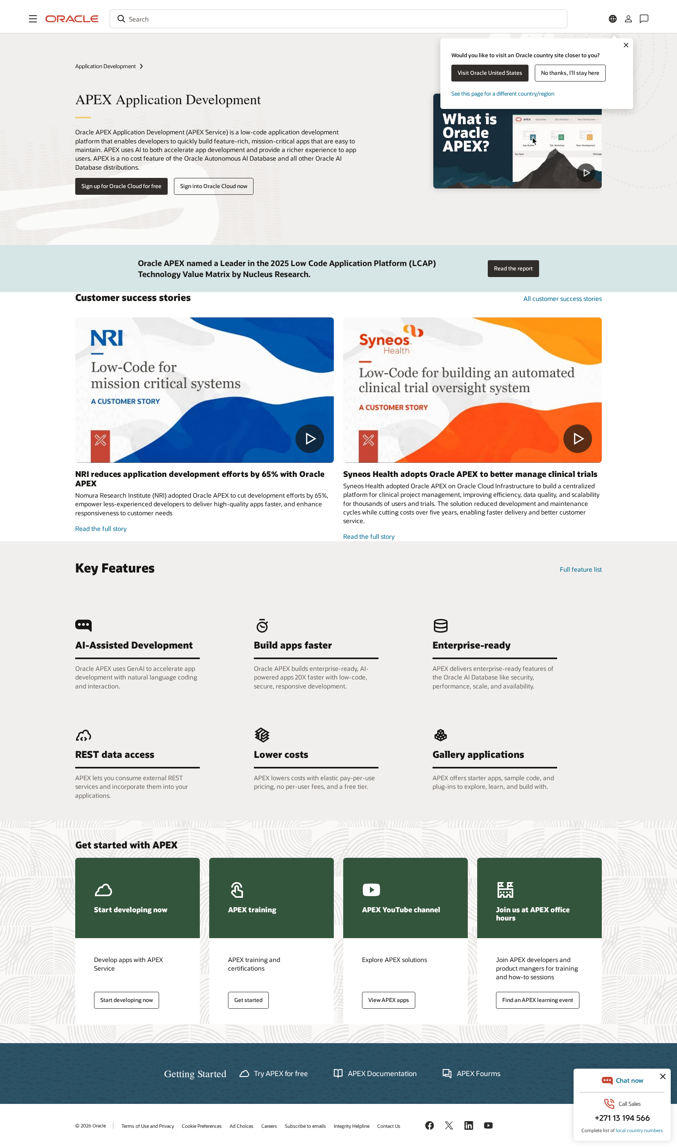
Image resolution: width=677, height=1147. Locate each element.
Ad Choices (241, 1126)
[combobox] (338, 18)
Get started (248, 1000)
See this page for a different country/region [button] (502, 93)
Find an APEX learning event (537, 1000)
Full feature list (581, 569)
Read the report (513, 268)
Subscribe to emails (305, 1126)
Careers (269, 1126)
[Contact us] (644, 19)
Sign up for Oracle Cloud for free (121, 186)
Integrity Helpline (351, 1126)
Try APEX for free (281, 1073)
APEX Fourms (478, 1073)
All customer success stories (562, 298)
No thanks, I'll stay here (570, 72)
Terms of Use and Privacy (147, 1126)
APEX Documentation (382, 1073)
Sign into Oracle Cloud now (213, 186)
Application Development (105, 66)
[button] (33, 19)
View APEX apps (388, 1000)
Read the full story (101, 528)
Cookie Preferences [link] (202, 1126)
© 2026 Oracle (90, 1125)
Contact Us (388, 1126)
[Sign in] (628, 19)
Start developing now (126, 1000)
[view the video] (517, 141)
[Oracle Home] (72, 19)
